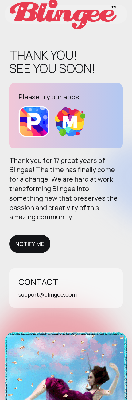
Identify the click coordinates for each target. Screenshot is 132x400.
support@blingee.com (47, 294)
